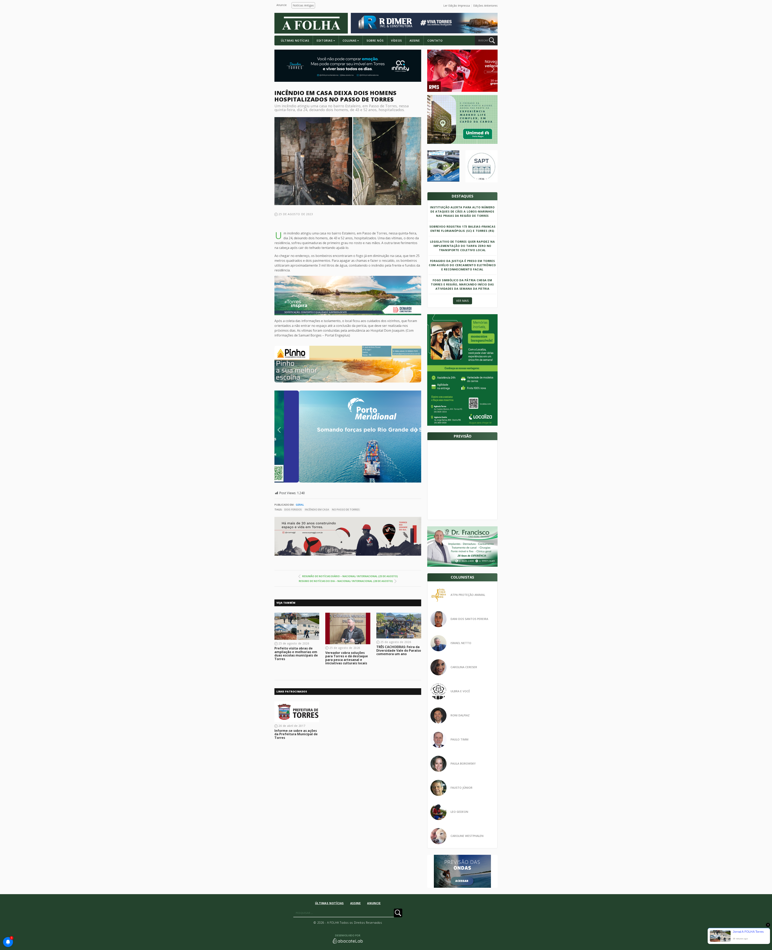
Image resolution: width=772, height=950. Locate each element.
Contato (434, 40)
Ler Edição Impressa (456, 5)
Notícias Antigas (303, 5)
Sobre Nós (374, 40)
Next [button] (413, 430)
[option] (347, 364)
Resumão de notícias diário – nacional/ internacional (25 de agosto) (350, 576)
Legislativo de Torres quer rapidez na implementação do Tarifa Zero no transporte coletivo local (462, 246)
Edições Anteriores (485, 5)
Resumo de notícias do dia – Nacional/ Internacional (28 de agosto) (346, 581)
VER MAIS (462, 301)
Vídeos (396, 40)
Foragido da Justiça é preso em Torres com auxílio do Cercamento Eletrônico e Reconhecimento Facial (462, 265)
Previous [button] (285, 430)
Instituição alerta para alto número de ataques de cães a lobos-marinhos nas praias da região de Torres (462, 211)
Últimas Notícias (295, 40)
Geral (300, 504)
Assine (415, 40)
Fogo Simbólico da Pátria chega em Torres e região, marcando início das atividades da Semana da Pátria (462, 284)
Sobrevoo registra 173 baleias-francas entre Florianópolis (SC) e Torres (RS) (462, 229)
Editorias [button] (324, 40)
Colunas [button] (349, 40)
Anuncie (281, 5)
